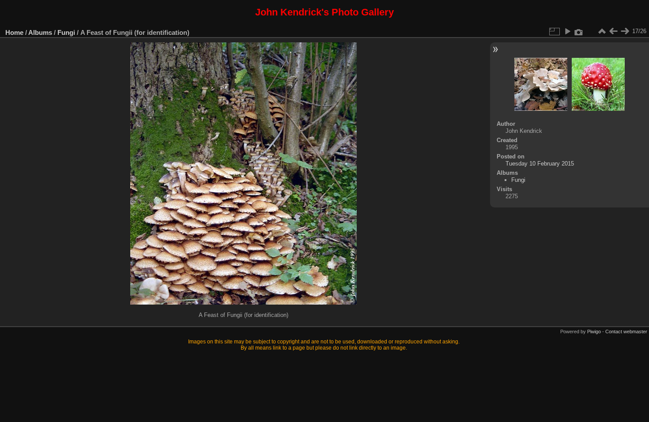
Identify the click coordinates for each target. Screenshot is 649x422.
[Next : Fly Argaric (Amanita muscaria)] (624, 31)
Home (14, 32)
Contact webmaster (626, 331)
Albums (40, 32)
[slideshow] (567, 31)
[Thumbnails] (601, 31)
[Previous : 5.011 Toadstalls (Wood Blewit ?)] (613, 31)
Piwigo (594, 331)
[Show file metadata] (579, 31)
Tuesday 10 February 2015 (540, 163)
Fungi (66, 32)
